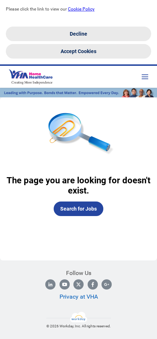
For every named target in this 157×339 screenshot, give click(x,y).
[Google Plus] (107, 284)
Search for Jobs (78, 209)
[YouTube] (65, 284)
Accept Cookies (78, 51)
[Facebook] (93, 284)
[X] (78, 284)
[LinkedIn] (50, 284)
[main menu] (145, 77)
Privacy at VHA (79, 296)
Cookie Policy (81, 9)
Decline (78, 34)
